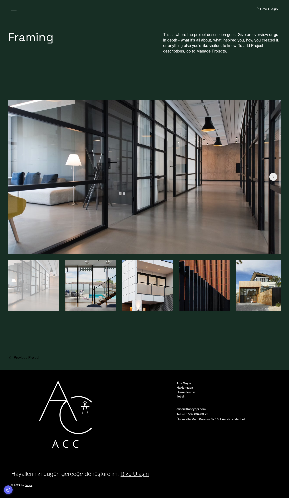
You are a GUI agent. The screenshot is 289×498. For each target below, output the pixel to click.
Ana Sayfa (184, 383)
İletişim (181, 396)
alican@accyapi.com (191, 409)
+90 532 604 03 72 (195, 414)
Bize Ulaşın (135, 473)
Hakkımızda (185, 387)
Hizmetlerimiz (186, 392)
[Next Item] (273, 177)
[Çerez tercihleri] (8, 489)
